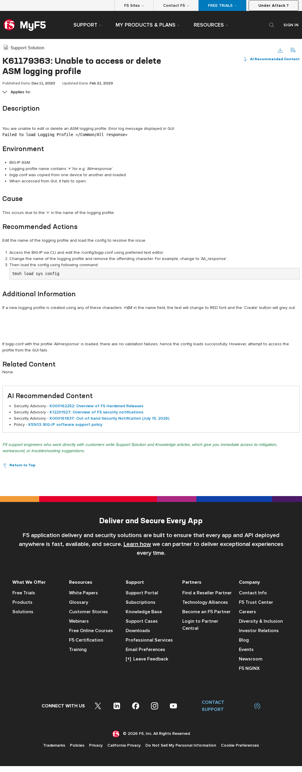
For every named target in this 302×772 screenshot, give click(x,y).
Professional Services (149, 640)
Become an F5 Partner (206, 612)
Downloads (138, 631)
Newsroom (250, 659)
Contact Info (253, 593)
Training (78, 649)
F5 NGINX (249, 668)
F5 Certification (86, 640)
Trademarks (54, 745)
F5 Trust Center (256, 602)
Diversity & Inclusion (261, 621)
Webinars (79, 621)
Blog (244, 640)
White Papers (83, 593)
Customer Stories (88, 612)
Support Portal (142, 593)
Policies (77, 745)
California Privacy (124, 745)
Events (246, 649)
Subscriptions (140, 602)
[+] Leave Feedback (147, 659)
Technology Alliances (205, 602)
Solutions (22, 612)
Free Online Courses (91, 631)
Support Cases (142, 621)
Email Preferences (145, 649)
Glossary (78, 602)
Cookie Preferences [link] (240, 745)
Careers (247, 612)
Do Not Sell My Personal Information (180, 745)
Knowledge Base (144, 612)
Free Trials (23, 593)
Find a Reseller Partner (207, 593)
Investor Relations (259, 631)
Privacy (96, 745)
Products (22, 602)
